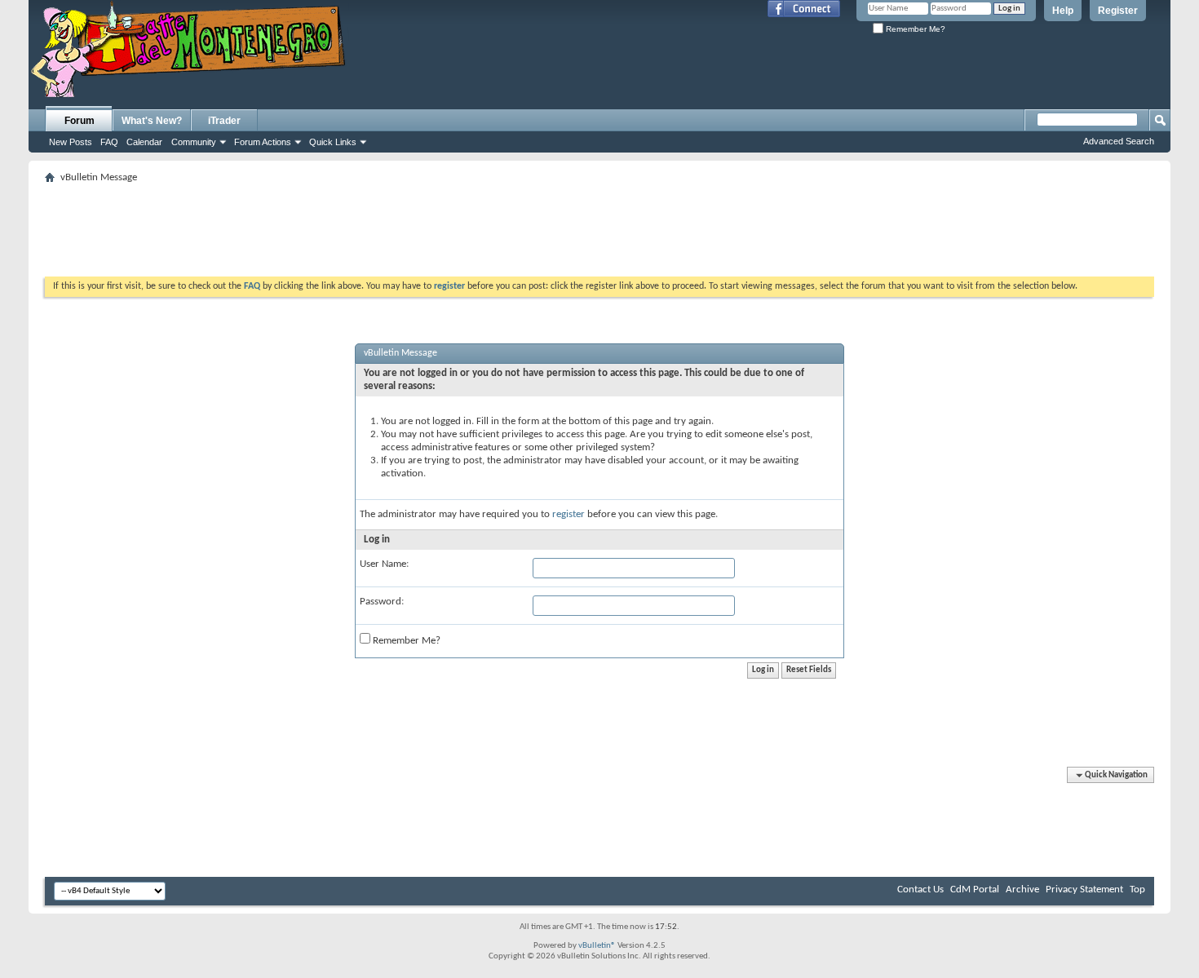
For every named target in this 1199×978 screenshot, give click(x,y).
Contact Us (920, 889)
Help (1062, 10)
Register (1118, 10)
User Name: (384, 564)
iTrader (224, 120)
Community (193, 142)
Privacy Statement (1084, 889)
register (568, 514)
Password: (382, 601)
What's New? (152, 120)
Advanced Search (1118, 141)
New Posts (70, 142)
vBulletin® (597, 945)
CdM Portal (974, 889)
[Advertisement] (599, 225)
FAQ (109, 142)
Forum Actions (262, 142)
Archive (1022, 889)
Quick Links (332, 142)
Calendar (144, 142)
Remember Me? (914, 28)
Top (1137, 889)
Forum (79, 120)
